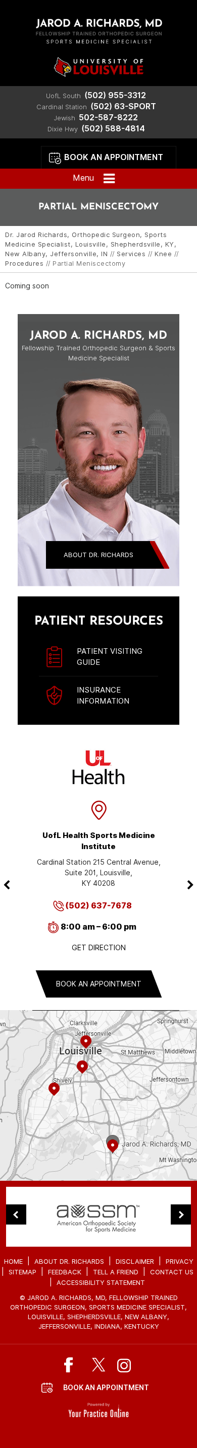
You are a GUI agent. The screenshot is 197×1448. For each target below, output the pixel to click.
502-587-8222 (108, 117)
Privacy (179, 1261)
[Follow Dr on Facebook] (73, 1365)
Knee (163, 254)
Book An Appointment (106, 1388)
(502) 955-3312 (115, 95)
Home (13, 1261)
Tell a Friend (115, 1272)
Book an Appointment (113, 157)
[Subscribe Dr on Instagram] (124, 1365)
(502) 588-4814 (113, 128)
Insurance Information (103, 695)
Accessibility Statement (101, 1282)
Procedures (24, 263)
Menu (83, 178)
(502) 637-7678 (98, 905)
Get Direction (99, 948)
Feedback (64, 1272)
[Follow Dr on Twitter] (99, 1365)
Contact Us (171, 1272)
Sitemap (22, 1272)
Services (131, 254)
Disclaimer (135, 1261)
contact (98, 1115)
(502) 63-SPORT (123, 106)
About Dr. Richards (98, 555)
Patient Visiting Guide (109, 657)
